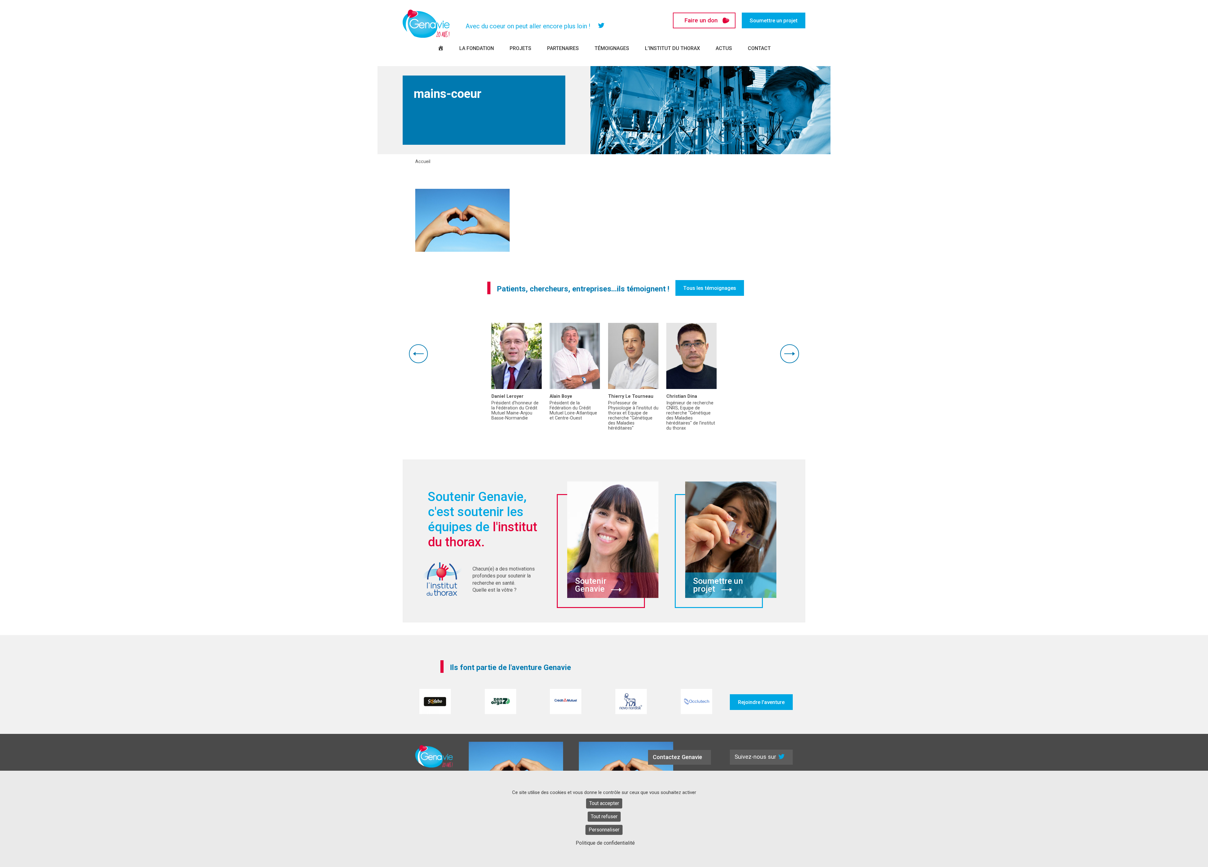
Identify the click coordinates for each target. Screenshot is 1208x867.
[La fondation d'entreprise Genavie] (426, 23)
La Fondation (476, 48)
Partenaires (563, 48)
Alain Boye (561, 396)
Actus (724, 48)
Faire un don (701, 20)
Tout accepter (604, 803)
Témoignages (612, 48)
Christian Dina (681, 396)
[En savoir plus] (516, 356)
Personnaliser (604, 830)
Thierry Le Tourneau (630, 396)
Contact (759, 48)
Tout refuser (604, 816)
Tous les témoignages (709, 288)
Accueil (422, 161)
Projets (520, 48)
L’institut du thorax (672, 48)
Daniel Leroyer (507, 396)
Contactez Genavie (677, 757)
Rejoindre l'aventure (761, 702)
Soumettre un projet (773, 20)
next (789, 353)
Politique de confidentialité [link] (605, 843)
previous (418, 353)
